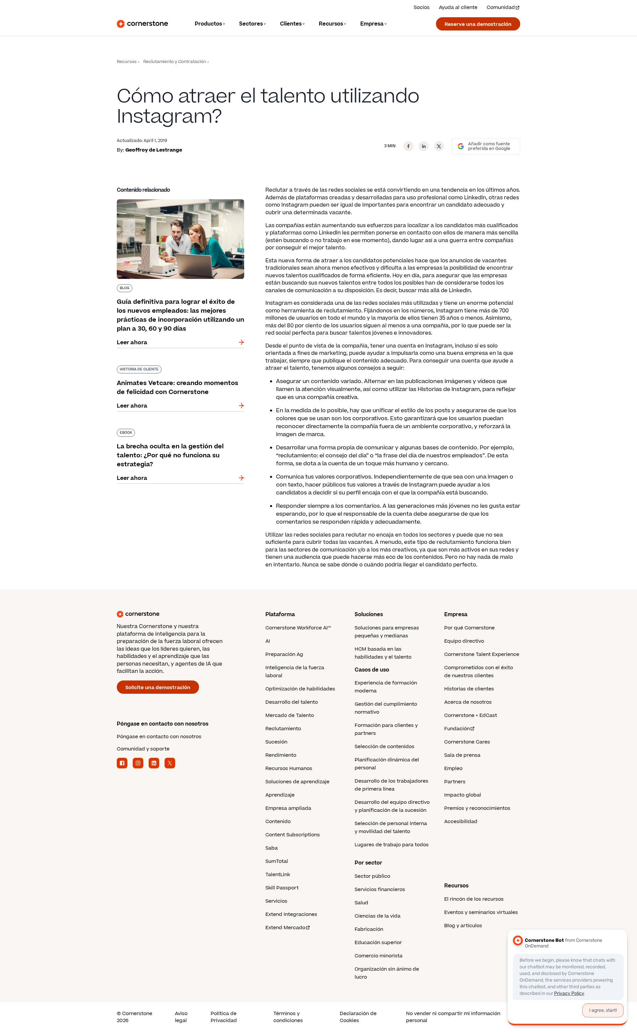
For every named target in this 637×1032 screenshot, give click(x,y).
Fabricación (369, 929)
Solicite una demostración (157, 687)
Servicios (276, 901)
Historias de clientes (469, 688)
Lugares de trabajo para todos (392, 844)
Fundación (457, 728)
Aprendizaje (280, 795)
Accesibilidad (460, 821)
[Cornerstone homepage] (180, 614)
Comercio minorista (378, 955)
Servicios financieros (380, 889)
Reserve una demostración (478, 24)
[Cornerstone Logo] (142, 24)
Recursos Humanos (288, 768)
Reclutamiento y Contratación (174, 62)
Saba (271, 848)
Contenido (278, 821)
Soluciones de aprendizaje (297, 781)
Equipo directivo (464, 641)
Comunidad (501, 7)
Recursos (127, 62)
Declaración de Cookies (358, 1017)
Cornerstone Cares (467, 742)
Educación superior (378, 942)
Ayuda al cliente (458, 7)
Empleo (453, 768)
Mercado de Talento (289, 715)
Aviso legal (181, 1017)
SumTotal (276, 861)
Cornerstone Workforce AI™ (298, 627)
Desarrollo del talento (291, 702)
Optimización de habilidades (300, 688)
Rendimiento (280, 755)
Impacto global (462, 795)
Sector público (372, 876)
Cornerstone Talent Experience (481, 654)
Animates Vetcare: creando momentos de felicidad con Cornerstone (173, 368)
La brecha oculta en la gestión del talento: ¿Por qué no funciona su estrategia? (174, 431)
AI (267, 641)
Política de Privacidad (224, 1017)
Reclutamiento (283, 728)
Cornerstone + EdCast (470, 715)
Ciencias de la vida (377, 916)
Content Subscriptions (292, 834)
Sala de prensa (462, 755)
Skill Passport (282, 887)
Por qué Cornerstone (469, 627)
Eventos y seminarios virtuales (481, 912)
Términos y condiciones (288, 1017)
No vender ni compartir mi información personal (453, 1017)
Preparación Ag (284, 654)
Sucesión (276, 742)
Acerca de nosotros (468, 702)
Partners (454, 781)
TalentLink (277, 874)
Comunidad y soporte (143, 748)
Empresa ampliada (288, 808)
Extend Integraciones (291, 914)
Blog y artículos (463, 925)
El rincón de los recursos (474, 899)
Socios (422, 7)
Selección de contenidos (384, 746)
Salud (361, 902)
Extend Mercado (285, 927)
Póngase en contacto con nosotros (159, 736)
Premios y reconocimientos (477, 808)
